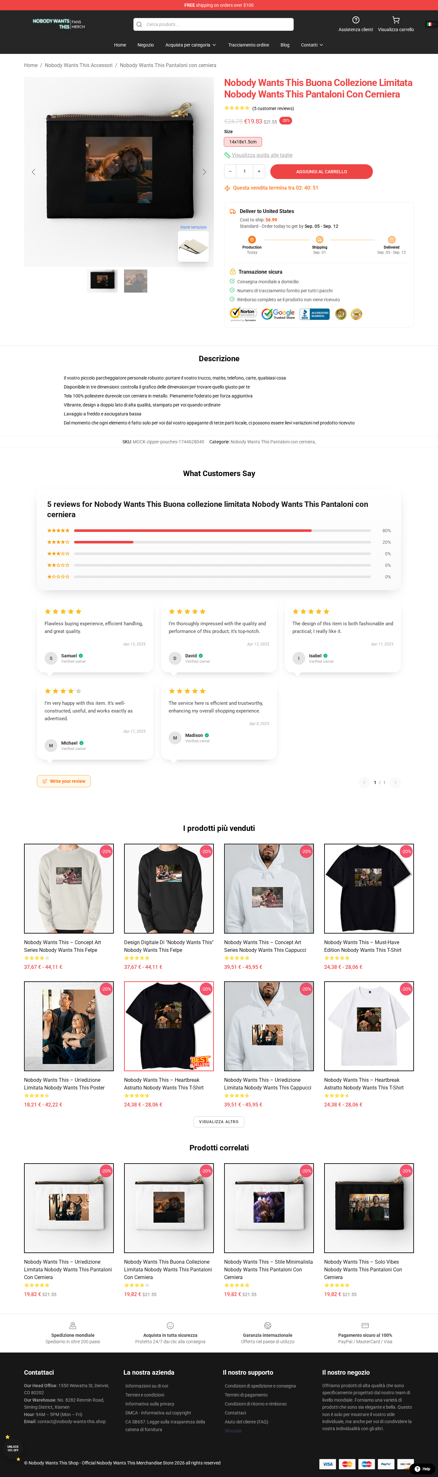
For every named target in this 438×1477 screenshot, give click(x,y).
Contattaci (235, 1412)
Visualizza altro (219, 1122)
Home (31, 65)
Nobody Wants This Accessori (79, 65)
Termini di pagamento (246, 1394)
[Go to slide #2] (135, 281)
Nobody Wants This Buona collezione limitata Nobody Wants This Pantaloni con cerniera (168, 1269)
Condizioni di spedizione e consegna (260, 1385)
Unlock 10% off (13, 1448)
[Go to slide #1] (102, 281)
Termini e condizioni (144, 1394)
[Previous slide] (34, 172)
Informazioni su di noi (146, 1385)
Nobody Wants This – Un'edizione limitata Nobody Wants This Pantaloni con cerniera (68, 1269)
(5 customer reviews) (273, 108)
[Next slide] (204, 172)
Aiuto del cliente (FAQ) (246, 1421)
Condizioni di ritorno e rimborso (256, 1403)
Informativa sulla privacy (149, 1403)
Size (228, 131)
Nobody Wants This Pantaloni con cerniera (168, 65)
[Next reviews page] (395, 782)
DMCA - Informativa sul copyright (158, 1412)
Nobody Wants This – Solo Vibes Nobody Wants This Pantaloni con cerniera (363, 1269)
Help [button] (426, 1469)
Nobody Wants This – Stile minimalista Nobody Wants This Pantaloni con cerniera (268, 1269)
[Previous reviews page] (364, 782)
